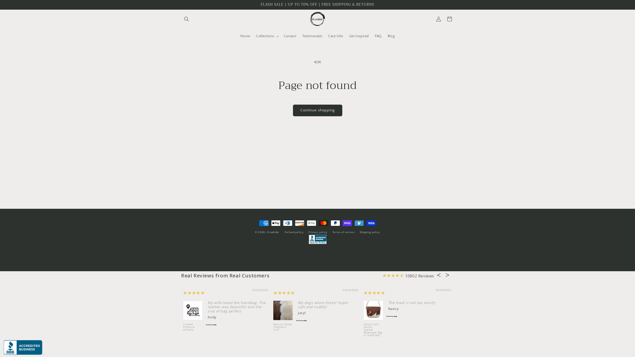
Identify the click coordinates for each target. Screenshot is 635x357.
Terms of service (343, 232)
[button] (186, 19)
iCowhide (273, 232)
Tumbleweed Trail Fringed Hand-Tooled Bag (290, 328)
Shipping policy (370, 232)
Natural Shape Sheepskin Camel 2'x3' (200, 327)
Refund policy (294, 232)
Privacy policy (317, 232)
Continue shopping (317, 110)
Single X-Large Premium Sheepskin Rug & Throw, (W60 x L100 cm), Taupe (381, 331)
